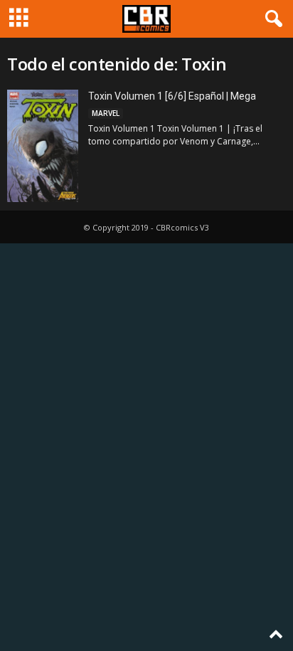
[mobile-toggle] (19, 19)
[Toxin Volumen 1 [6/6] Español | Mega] (42, 146)
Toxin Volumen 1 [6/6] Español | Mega (172, 96)
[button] (271, 19)
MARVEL (105, 113)
